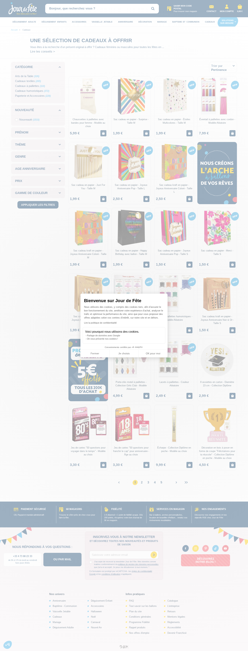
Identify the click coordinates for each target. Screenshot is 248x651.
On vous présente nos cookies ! (102, 339)
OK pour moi (153, 353)
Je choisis (124, 353)
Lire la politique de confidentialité (100, 323)
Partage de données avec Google (103, 335)
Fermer (95, 353)
